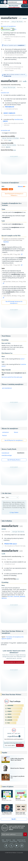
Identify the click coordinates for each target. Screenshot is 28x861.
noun (25, 18)
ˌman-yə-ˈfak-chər (16, 21)
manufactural (5, 453)
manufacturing (18, 119)
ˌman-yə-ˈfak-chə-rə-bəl (8, 145)
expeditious (13, 736)
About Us (8, 840)
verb (24, 81)
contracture (5, 432)
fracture (4, 435)
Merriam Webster (4, 827)
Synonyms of (8, 26)
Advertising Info (21, 840)
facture (16, 432)
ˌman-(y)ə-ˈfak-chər (17, 531)
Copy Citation (14, 512)
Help (3, 840)
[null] (19, 736)
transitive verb (5, 92)
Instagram (22, 845)
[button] (14, 6)
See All (14, 819)
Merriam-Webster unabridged (14, 662)
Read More (6, 241)
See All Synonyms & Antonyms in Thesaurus (14, 194)
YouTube (16, 845)
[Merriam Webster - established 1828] (5, 2)
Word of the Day (14, 733)
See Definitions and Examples (13, 739)
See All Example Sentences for (14, 302)
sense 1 (23, 359)
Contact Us (5, 841)
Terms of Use (22, 841)
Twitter (11, 845)
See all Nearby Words (13, 460)
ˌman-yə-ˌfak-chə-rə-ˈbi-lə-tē (9, 138)
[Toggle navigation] (1, 2)
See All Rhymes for (14, 440)
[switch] (8, 29)
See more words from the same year (12, 377)
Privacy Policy (13, 841)
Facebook (6, 845)
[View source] (22, 254)
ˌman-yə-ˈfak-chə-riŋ (8, 87)
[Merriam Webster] (14, 730)
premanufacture (7, 388)
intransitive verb (5, 130)
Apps (14, 840)
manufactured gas (7, 455)
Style (3, 497)
